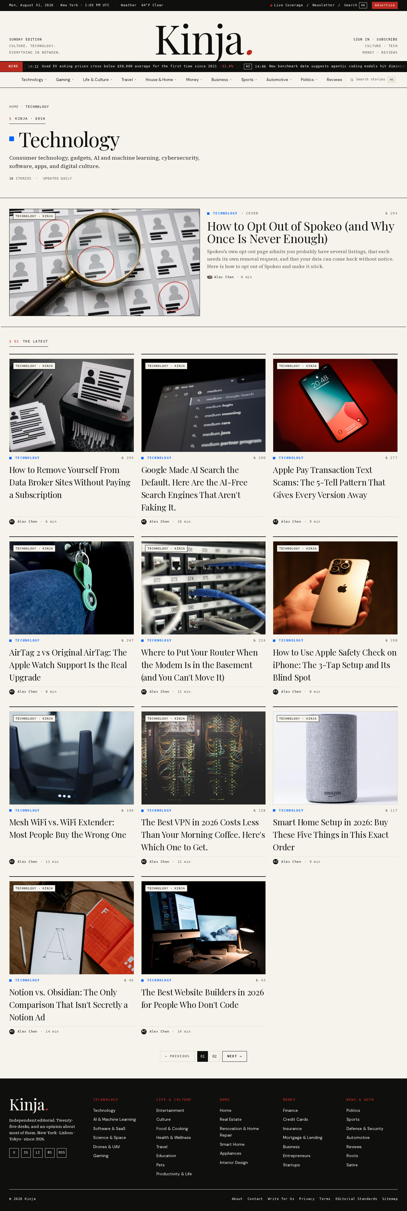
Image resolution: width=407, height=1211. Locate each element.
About (237, 1199)
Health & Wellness (173, 1137)
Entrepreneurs (296, 1155)
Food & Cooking (172, 1128)
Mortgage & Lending (302, 1137)
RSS (62, 1152)
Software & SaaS (109, 1128)
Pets (160, 1165)
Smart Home (232, 1144)
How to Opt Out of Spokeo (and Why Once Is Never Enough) (300, 232)
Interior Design (234, 1162)
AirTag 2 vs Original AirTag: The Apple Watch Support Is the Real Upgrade (68, 665)
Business (291, 1146)
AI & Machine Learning (114, 1119)
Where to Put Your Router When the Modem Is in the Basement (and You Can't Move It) (199, 665)
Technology (104, 1110)
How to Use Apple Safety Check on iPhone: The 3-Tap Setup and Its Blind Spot (335, 665)
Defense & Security (365, 1128)
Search (354, 5)
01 (203, 1056)
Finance (290, 1110)
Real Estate (231, 1119)
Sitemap (390, 1199)
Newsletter (324, 5)
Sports (353, 1119)
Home (13, 106)
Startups (291, 1165)
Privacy (307, 1199)
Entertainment (170, 1110)
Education (166, 1155)
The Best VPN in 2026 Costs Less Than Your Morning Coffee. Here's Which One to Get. (203, 834)
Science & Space (109, 1137)
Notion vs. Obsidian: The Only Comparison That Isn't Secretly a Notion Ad (68, 1004)
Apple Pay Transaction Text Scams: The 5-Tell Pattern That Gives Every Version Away (329, 482)
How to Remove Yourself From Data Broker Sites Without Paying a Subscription (70, 482)
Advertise (385, 5)
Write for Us (281, 1199)
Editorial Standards (356, 1199)
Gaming (100, 1155)
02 (214, 1056)
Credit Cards (295, 1119)
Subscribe (387, 39)
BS (50, 1152)
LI (38, 1152)
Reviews (334, 79)
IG (26, 1152)
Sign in (361, 39)
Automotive (358, 1137)
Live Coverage (288, 5)
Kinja (203, 38)
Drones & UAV (106, 1146)
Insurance (292, 1128)
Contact (255, 1199)
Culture (163, 1119)
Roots (352, 1155)
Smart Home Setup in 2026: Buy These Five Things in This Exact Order (330, 834)
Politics (353, 1110)
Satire (352, 1165)
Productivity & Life (174, 1173)
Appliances (230, 1153)
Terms (324, 1199)
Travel (161, 1146)
